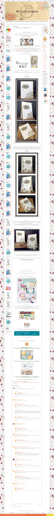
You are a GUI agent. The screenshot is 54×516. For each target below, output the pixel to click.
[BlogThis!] (24, 381)
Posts (7, 332)
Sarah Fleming (17, 423)
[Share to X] (25, 381)
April (44, 64)
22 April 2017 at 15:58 (23, 452)
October (45, 58)
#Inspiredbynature (31, 382)
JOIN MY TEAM (26, 327)
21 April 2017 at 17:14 (23, 428)
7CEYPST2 (32, 259)
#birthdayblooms (17, 382)
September (45, 59)
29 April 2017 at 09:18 (23, 488)
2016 (44, 69)
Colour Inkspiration (17, 49)
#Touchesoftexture (15, 383)
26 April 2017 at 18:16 (21, 470)
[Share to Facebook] (26, 381)
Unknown (16, 399)
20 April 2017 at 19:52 (20, 399)
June (44, 62)
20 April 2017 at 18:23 (19, 387)
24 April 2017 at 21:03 (23, 464)
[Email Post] (22, 381)
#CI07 (20, 382)
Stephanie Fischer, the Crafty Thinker (20, 446)
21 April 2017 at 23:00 (28, 446)
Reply (16, 396)
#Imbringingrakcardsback (26, 382)
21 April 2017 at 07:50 (23, 404)
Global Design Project (20, 48)
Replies (17, 391)
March (44, 65)
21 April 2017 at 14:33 (21, 423)
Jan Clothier (16, 470)
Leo (15, 387)
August (45, 60)
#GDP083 (22, 382)
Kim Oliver (18, 404)
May (44, 63)
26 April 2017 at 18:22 (23, 476)
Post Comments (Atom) (19, 506)
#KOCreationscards (36, 382)
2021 (44, 50)
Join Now (16, 308)
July (44, 61)
